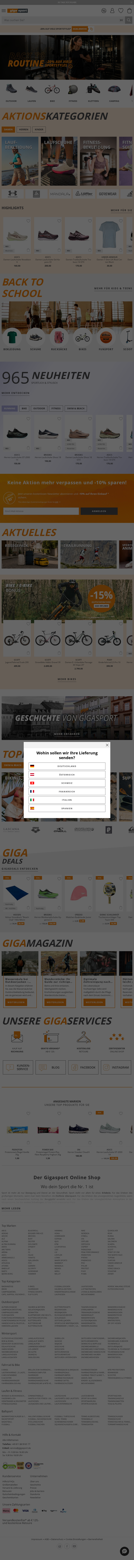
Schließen (107, 745)
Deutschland (67, 766)
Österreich (67, 774)
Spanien (67, 808)
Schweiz (67, 783)
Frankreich (67, 791)
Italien (67, 799)
